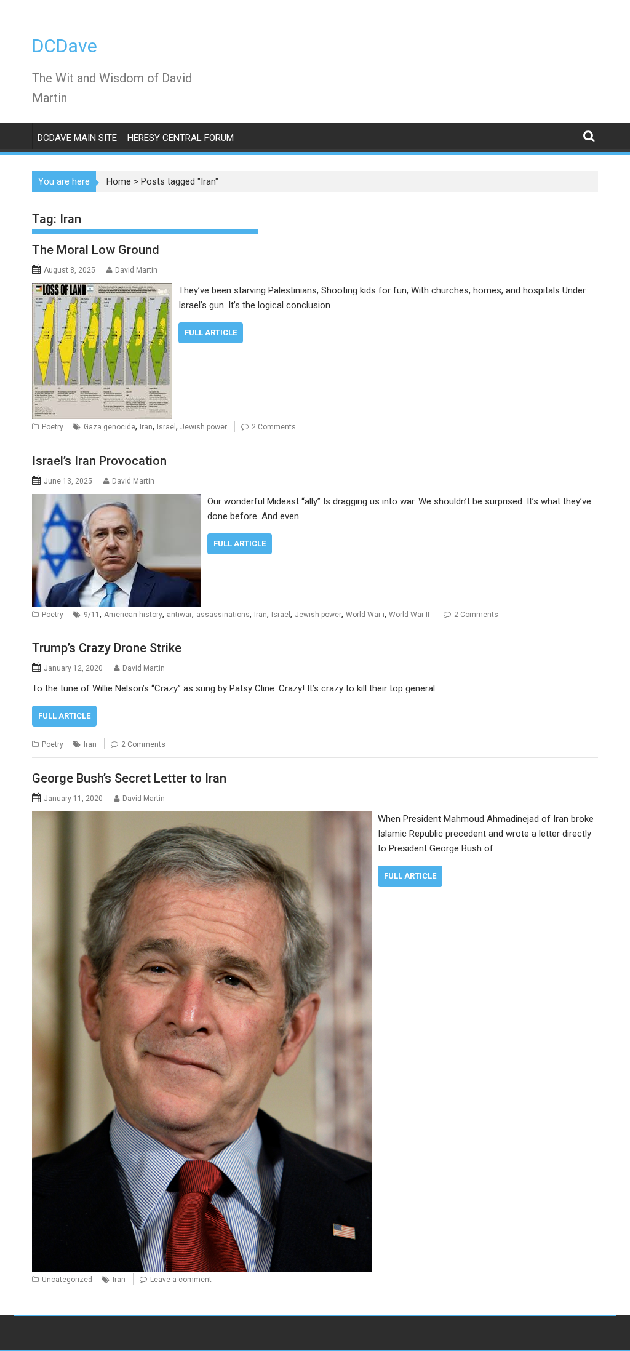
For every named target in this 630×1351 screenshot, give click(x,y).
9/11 (92, 614)
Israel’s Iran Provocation (99, 460)
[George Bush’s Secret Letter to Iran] (202, 818)
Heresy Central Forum (180, 137)
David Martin (136, 270)
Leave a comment (181, 1279)
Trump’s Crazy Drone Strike (106, 647)
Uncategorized (67, 1279)
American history (133, 614)
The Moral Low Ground (95, 249)
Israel (166, 427)
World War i (365, 614)
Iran (146, 427)
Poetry (52, 427)
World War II (409, 614)
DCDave (64, 46)
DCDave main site (77, 137)
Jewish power (203, 427)
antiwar (179, 614)
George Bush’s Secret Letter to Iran (129, 778)
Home (118, 181)
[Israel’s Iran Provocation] (116, 501)
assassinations (223, 614)
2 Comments (274, 427)
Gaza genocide (109, 427)
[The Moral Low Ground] (102, 290)
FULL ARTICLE (211, 332)
